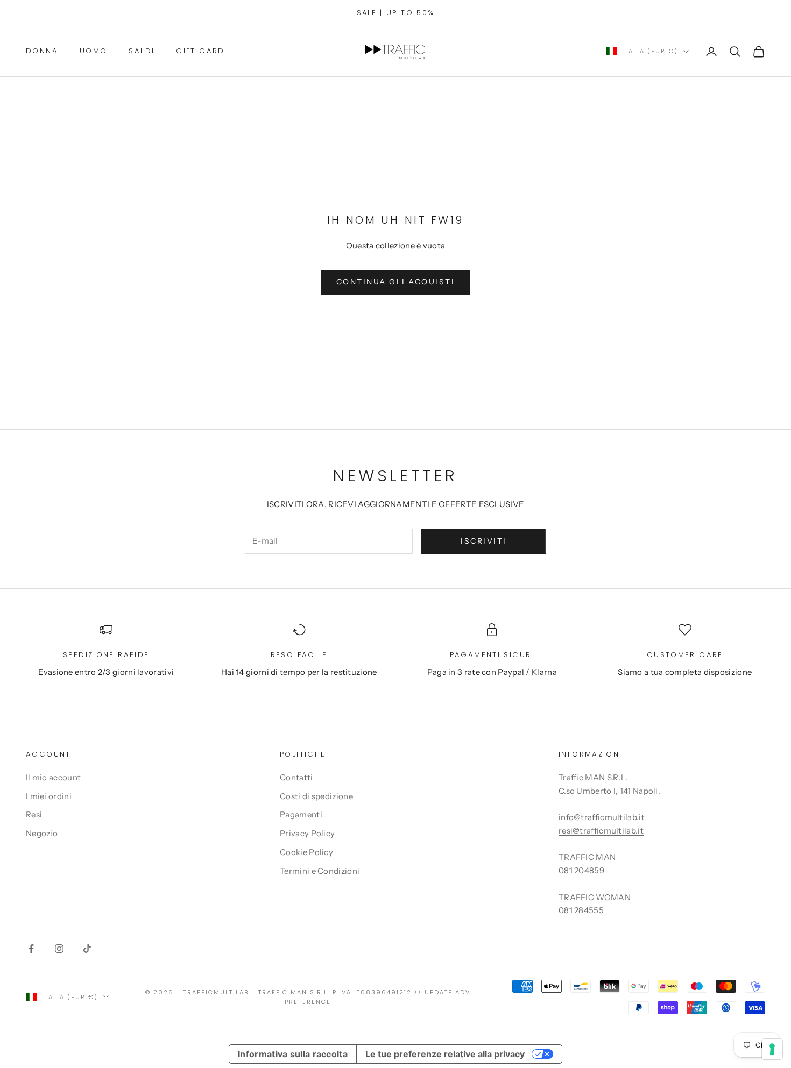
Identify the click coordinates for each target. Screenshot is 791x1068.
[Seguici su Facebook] (31, 948)
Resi (34, 814)
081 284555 (581, 910)
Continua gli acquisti (395, 282)
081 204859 (581, 870)
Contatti (296, 777)
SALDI (141, 51)
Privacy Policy (307, 833)
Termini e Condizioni (319, 871)
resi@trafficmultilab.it (601, 830)
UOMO (94, 51)
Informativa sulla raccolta (293, 1054)
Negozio (42, 833)
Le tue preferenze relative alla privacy (445, 1054)
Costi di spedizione (316, 796)
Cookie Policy (306, 852)
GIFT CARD (200, 51)
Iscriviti (484, 541)
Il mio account (53, 777)
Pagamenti (301, 814)
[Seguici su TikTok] (87, 948)
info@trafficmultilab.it (602, 817)
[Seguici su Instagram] (59, 948)
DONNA (42, 51)
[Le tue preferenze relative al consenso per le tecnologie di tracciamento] (772, 1049)
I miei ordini (49, 796)
